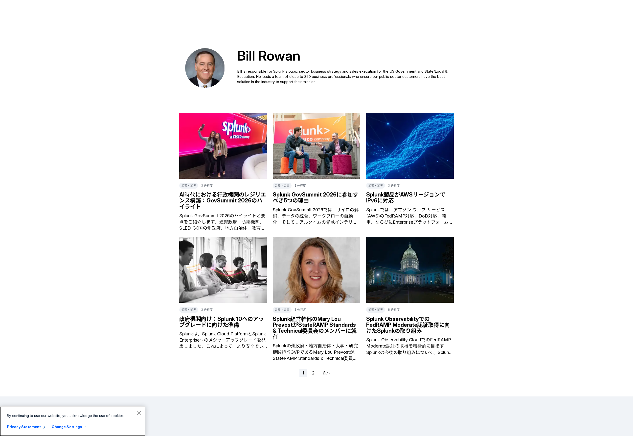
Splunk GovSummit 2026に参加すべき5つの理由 (315, 197)
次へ (327, 372)
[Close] (138, 412)
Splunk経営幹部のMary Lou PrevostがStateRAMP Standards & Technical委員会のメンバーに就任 (315, 328)
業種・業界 (188, 185)
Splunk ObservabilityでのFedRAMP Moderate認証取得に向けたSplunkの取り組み (408, 325)
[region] (72, 421)
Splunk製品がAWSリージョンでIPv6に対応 (405, 197)
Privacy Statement (24, 427)
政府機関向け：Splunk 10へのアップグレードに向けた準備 (221, 322)
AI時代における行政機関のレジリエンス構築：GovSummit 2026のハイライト (222, 200)
